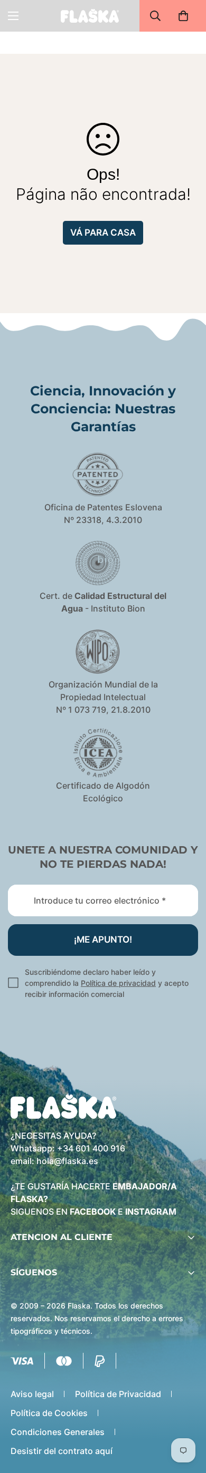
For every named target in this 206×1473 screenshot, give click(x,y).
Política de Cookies (49, 1413)
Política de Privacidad (118, 1394)
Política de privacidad (118, 982)
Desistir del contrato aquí (62, 1451)
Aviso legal (32, 1394)
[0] (183, 16)
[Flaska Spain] (90, 15)
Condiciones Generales (58, 1432)
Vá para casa (103, 232)
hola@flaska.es (67, 1161)
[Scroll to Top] (187, 1417)
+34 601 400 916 (91, 1148)
